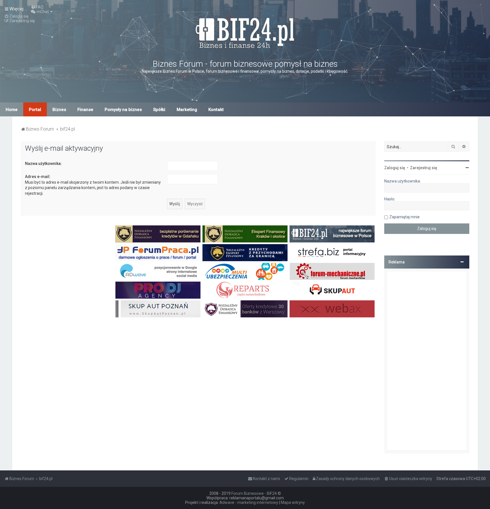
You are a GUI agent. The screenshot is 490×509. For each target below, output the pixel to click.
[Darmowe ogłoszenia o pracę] (158, 252)
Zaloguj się (394, 168)
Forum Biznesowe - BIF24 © (256, 493)
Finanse (85, 109)
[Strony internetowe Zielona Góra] (158, 271)
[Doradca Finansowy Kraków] (245, 234)
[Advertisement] (426, 361)
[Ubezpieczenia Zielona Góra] (245, 271)
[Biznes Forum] (245, 32)
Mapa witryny (293, 502)
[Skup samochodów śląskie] (332, 290)
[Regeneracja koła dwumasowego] (245, 290)
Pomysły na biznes (123, 109)
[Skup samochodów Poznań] (158, 308)
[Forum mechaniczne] (332, 271)
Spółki (159, 109)
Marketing (187, 109)
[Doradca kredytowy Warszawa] (245, 308)
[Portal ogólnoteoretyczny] (332, 252)
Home (12, 109)
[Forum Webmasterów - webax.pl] (332, 308)
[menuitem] (37, 7)
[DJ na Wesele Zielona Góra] (158, 290)
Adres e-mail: (37, 176)
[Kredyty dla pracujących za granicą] (245, 252)
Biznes (59, 109)
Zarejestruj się (423, 168)
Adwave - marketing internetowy (248, 502)
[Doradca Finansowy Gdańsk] (158, 234)
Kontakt (216, 109)
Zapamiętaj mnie (404, 217)
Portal (35, 109)
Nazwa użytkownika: (43, 163)
